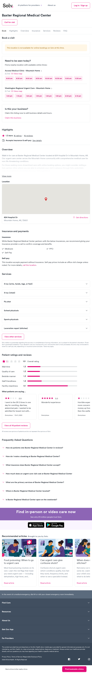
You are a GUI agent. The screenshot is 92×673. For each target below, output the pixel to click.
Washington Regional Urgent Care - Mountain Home (27, 88)
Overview (25, 31)
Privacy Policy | (6, 657)
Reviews (56, 31)
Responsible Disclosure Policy (32, 657)
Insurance (36, 31)
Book (4, 31)
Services (46, 31)
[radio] (9, 78)
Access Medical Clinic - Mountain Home (22, 70)
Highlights (13, 31)
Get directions (82, 217)
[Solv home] (8, 5)
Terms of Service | (17, 657)
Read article (9, 583)
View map (18, 73)
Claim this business (13, 118)
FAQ (65, 31)
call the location (29, 265)
